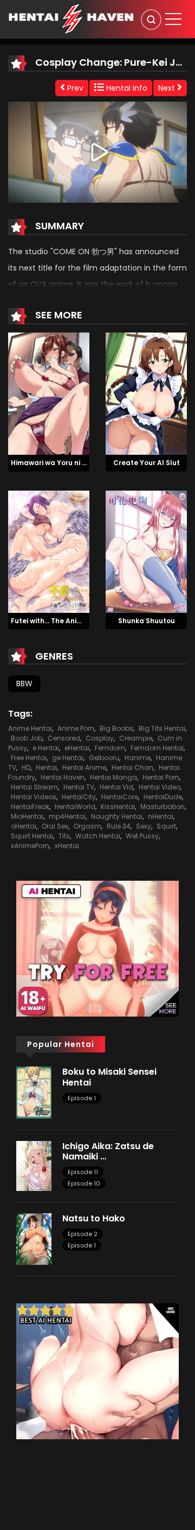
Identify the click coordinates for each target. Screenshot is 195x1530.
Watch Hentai (97, 836)
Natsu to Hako (93, 1218)
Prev (74, 88)
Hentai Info (125, 88)
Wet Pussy (142, 836)
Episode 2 (83, 1234)
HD (26, 767)
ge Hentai (67, 757)
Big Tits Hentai (162, 728)
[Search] (151, 19)
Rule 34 (119, 826)
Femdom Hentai (157, 748)
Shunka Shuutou (146, 620)
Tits (64, 836)
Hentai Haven (62, 777)
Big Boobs (116, 728)
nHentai (160, 816)
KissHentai (118, 806)
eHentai (76, 748)
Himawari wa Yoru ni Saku (55, 462)
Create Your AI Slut (146, 462)
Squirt (166, 826)
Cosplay (100, 738)
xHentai (67, 845)
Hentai (46, 767)
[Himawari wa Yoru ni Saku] (48, 392)
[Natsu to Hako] (33, 1238)
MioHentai (27, 816)
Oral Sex (55, 826)
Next (167, 88)
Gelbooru (104, 757)
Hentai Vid (116, 787)
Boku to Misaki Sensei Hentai (109, 1076)
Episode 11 (83, 1172)
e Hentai (45, 748)
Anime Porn (75, 728)
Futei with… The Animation (56, 620)
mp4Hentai (67, 816)
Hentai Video (159, 787)
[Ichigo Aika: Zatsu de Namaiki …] (33, 1165)
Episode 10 (84, 1183)
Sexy (143, 826)
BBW (24, 683)
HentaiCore (119, 796)
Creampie (135, 738)
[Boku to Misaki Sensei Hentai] (33, 1092)
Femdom (110, 748)
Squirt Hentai (32, 836)
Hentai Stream (34, 787)
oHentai (23, 826)
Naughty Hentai (116, 816)
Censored (64, 738)
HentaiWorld (75, 806)
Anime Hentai (30, 728)
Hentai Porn (160, 777)
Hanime (138, 757)
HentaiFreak (30, 806)
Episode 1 (82, 1098)
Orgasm (87, 826)
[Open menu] (173, 19)
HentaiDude (163, 796)
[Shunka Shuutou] (146, 550)
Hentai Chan (132, 767)
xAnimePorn (30, 845)
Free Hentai (29, 757)
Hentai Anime (84, 767)
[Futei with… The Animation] (48, 550)
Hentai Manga (113, 777)
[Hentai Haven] (71, 18)
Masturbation (162, 806)
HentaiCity (79, 796)
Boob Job (26, 738)
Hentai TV (78, 787)
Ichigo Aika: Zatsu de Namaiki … (108, 1151)
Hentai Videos (33, 796)
